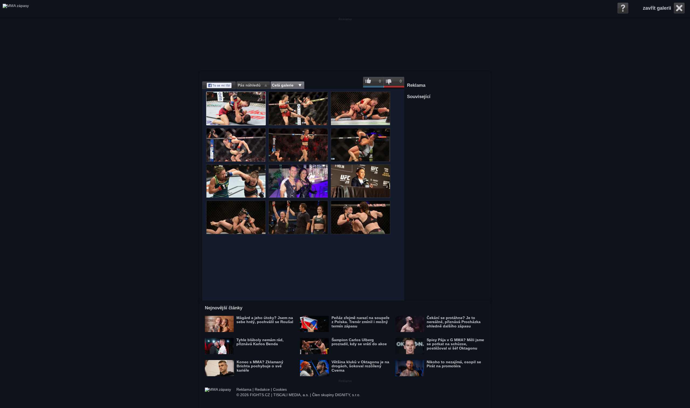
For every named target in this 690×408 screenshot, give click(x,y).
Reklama (243, 389)
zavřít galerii (657, 8)
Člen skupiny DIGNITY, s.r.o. (336, 395)
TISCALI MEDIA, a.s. (291, 395)
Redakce (262, 389)
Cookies (280, 389)
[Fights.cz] (16, 8)
